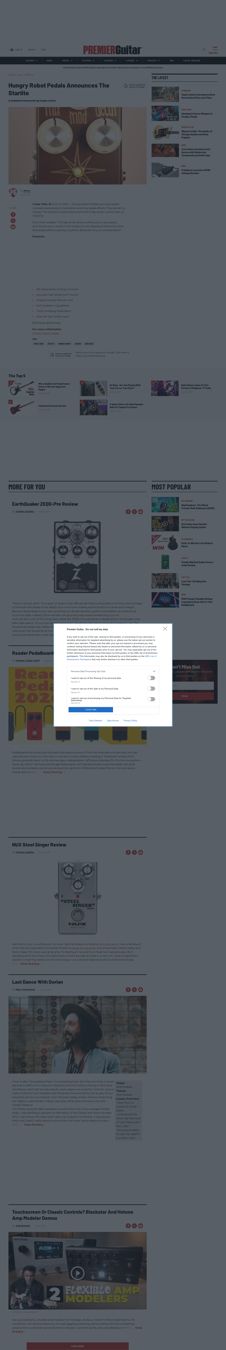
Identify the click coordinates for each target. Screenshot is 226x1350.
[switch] (151, 678)
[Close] (166, 630)
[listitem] (113, 671)
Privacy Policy (130, 720)
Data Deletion (95, 720)
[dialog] (113, 675)
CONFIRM (91, 710)
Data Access (113, 720)
